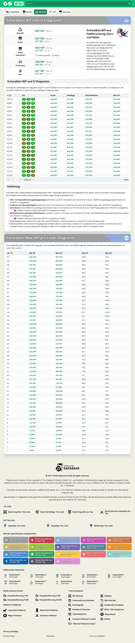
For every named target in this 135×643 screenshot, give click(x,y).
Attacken (66, 12)
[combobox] (76, 3)
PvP (54, 12)
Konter (29, 12)
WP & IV (42, 12)
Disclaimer (50, 636)
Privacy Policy (9, 636)
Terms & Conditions (97, 636)
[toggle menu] (129, 3)
